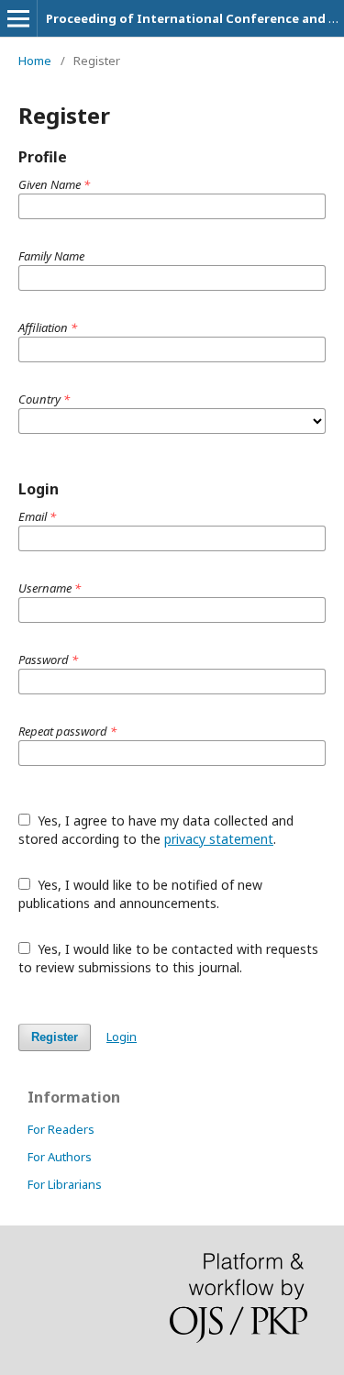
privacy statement (218, 839)
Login (121, 1036)
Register (54, 1037)
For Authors (60, 1156)
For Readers (61, 1129)
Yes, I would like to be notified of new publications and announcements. (140, 894)
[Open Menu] (18, 18)
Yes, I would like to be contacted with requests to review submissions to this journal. (168, 958)
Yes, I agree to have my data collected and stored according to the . (156, 830)
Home (34, 60)
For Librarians (65, 1184)
